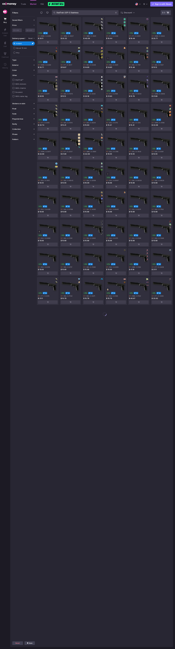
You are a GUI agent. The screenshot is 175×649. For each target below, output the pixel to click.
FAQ (42, 4)
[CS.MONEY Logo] (9, 4)
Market (33, 4)
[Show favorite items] (47, 12)
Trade (23, 4)
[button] (41, 12)
